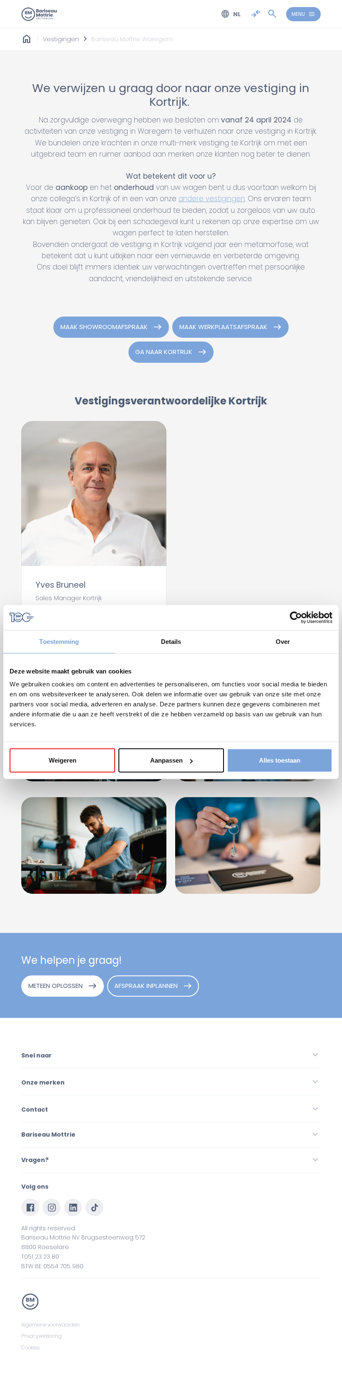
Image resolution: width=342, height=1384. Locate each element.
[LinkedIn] (73, 1208)
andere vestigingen (212, 199)
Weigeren (62, 760)
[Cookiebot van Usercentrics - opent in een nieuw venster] (295, 617)
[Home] (39, 14)
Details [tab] (171, 641)
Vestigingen (61, 39)
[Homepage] (26, 39)
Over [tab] (283, 641)
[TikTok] (94, 1208)
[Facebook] (30, 1208)
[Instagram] (51, 1208)
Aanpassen (166, 760)
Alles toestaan (279, 760)
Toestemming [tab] (59, 641)
